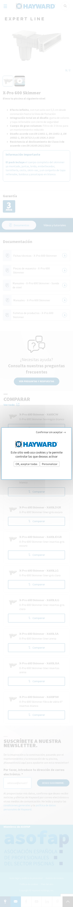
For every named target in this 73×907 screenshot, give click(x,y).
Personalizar (49, 464)
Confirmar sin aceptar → (51, 432)
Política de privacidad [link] (36, 471)
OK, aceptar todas (26, 464)
